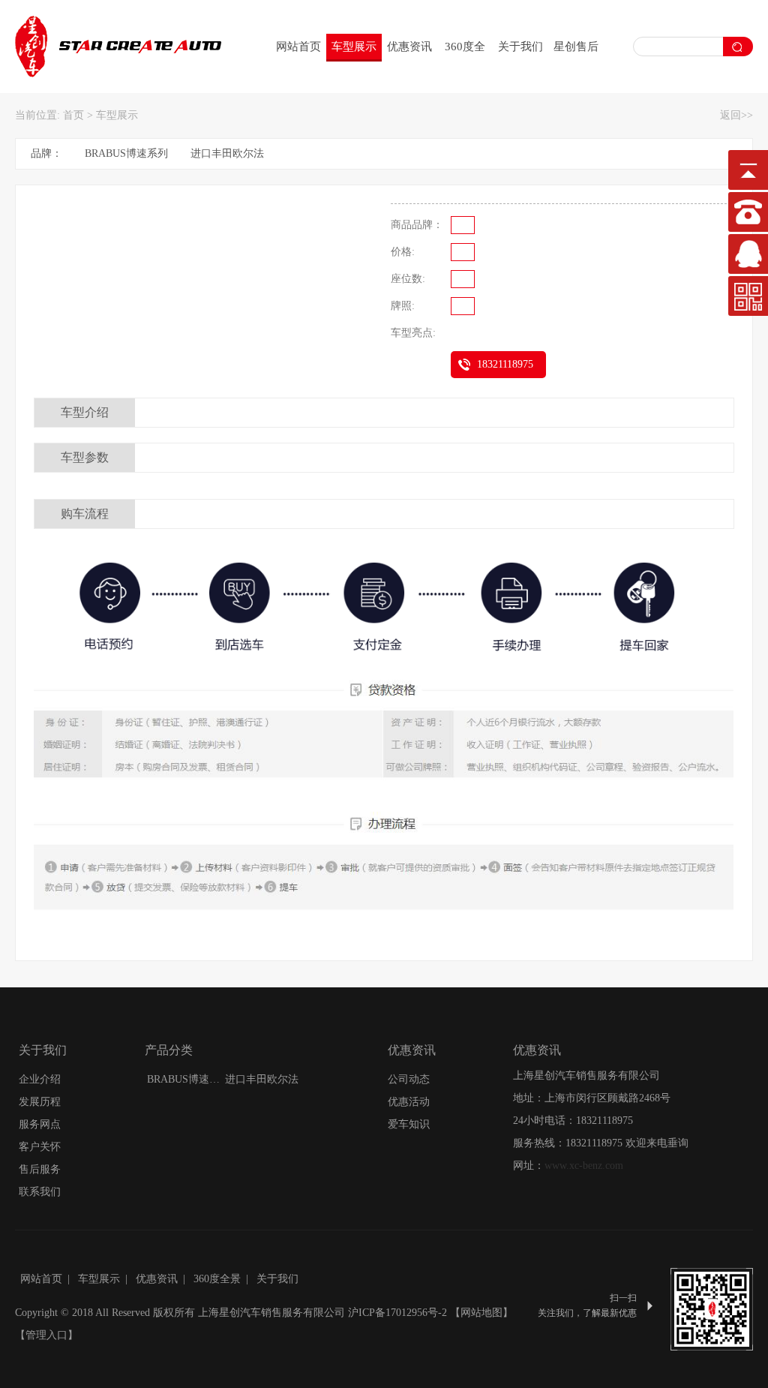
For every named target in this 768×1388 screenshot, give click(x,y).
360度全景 (465, 50)
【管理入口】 (46, 1335)
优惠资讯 (409, 47)
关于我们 (520, 47)
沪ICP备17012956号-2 (397, 1312)
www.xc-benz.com (583, 1165)
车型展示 (354, 47)
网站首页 (298, 47)
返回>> (736, 115)
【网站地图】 (481, 1312)
